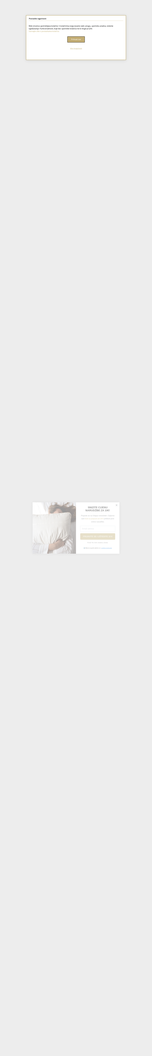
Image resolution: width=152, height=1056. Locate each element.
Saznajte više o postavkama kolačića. (44, 31)
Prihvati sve (76, 39)
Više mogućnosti (76, 48)
